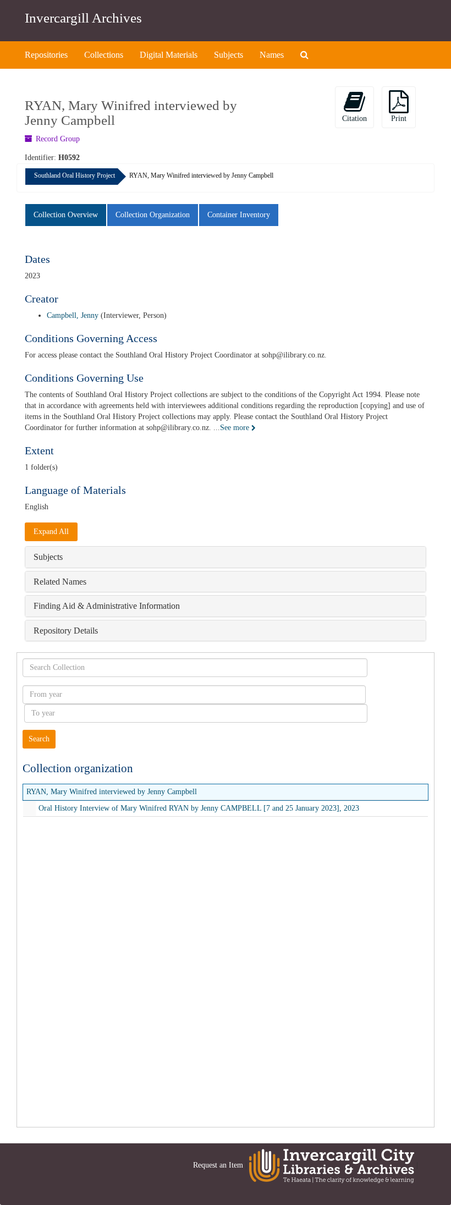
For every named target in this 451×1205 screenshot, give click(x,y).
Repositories (46, 54)
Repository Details (66, 630)
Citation (354, 118)
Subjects (228, 54)
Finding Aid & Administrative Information (107, 605)
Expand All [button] (51, 531)
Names (272, 54)
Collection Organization (153, 215)
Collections (103, 54)
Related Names (60, 581)
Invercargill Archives (83, 17)
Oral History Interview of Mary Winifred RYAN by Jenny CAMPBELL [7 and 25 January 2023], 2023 (198, 808)
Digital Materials (168, 54)
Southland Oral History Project (74, 175)
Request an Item (218, 1165)
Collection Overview (66, 215)
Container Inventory (238, 215)
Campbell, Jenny (72, 315)
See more (235, 427)
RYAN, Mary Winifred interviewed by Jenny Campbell (111, 792)
